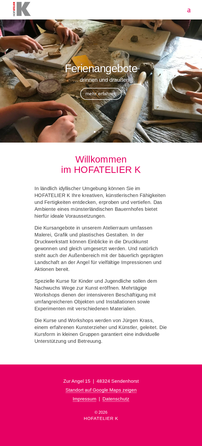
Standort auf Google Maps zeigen (101, 390)
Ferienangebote (101, 68)
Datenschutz (115, 398)
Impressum (84, 398)
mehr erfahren (101, 93)
